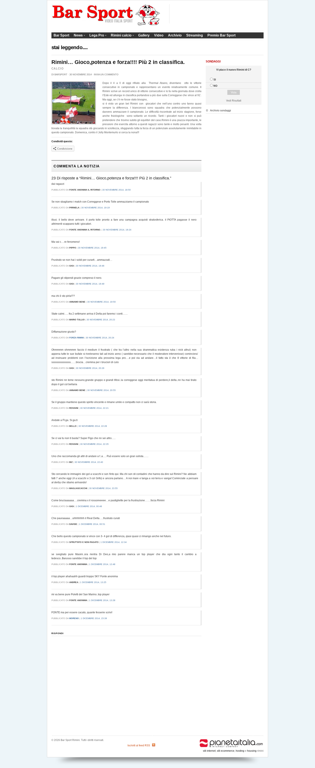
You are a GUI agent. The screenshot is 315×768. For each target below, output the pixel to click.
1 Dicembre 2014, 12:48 (102, 564)
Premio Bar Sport (221, 35)
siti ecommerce (225, 750)
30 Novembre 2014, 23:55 (103, 488)
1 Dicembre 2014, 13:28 (102, 600)
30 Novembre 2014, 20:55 (101, 390)
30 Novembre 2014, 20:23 (101, 319)
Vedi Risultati (233, 100)
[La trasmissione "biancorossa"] (106, 25)
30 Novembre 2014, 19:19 (95, 207)
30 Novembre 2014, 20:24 (100, 337)
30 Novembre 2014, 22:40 (89, 462)
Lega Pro (95, 35)
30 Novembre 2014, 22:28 (92, 426)
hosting (240, 750)
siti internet (209, 750)
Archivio (175, 35)
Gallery (144, 35)
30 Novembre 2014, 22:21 (94, 408)
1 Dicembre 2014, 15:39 (94, 618)
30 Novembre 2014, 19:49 (90, 284)
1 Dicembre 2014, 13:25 (93, 582)
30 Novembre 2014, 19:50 (101, 302)
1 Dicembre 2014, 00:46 (89, 506)
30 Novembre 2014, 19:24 (117, 230)
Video (159, 35)
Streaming (194, 35)
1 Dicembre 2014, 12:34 (113, 542)
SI (214, 79)
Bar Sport (61, 35)
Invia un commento (106, 74)
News (77, 35)
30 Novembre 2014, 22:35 (94, 444)
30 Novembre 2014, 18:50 (116, 190)
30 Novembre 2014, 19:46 (90, 266)
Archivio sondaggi (220, 110)
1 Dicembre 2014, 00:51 (92, 524)
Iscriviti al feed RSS (139, 745)
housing (251, 750)
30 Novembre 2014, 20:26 (90, 368)
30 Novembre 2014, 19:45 (92, 248)
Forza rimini (76, 337)
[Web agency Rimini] (231, 740)
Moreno (74, 618)
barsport (60, 74)
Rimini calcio (120, 35)
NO (215, 85)
